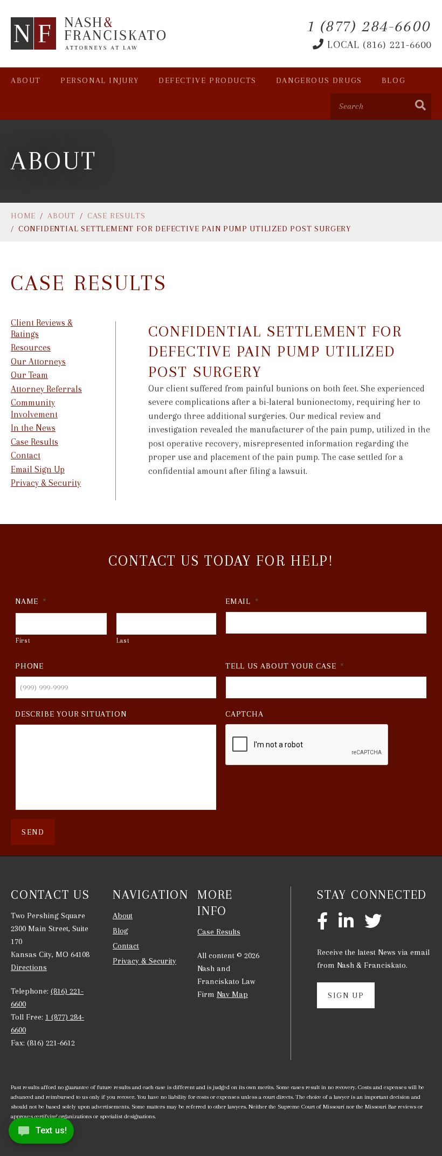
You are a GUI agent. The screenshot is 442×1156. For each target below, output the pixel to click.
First (23, 640)
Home (23, 216)
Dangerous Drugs (319, 80)
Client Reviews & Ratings (42, 328)
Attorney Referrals (46, 389)
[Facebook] (322, 922)
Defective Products (207, 80)
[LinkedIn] (346, 922)
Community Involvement (34, 408)
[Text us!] (41, 1133)
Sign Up (346, 995)
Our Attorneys (38, 361)
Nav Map (232, 994)
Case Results (116, 216)
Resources (31, 347)
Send (33, 832)
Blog (393, 80)
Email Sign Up (38, 469)
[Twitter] (373, 922)
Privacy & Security (46, 483)
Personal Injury (99, 80)
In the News (33, 428)
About (26, 80)
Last (123, 640)
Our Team (29, 375)
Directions (29, 967)
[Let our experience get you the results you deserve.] (89, 33)
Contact (25, 455)
